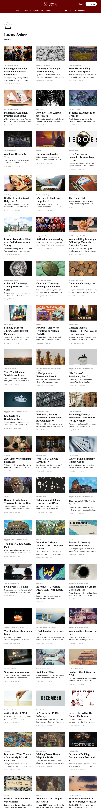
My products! (80, 11)
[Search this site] (5, 4)
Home (18, 11)
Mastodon (60, 10)
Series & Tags (51, 11)
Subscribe (91, 4)
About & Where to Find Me (33, 11)
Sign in (81, 4)
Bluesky (66, 10)
